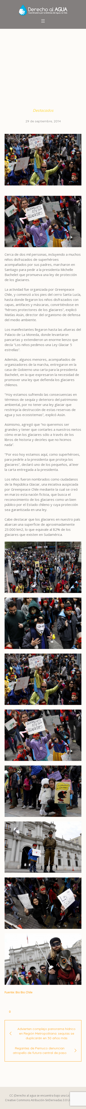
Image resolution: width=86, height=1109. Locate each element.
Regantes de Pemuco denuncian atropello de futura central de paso (40, 1050)
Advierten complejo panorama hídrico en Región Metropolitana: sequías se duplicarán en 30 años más (46, 1033)
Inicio (14, 72)
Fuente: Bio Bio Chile (19, 992)
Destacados (32, 72)
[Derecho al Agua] (43, 10)
